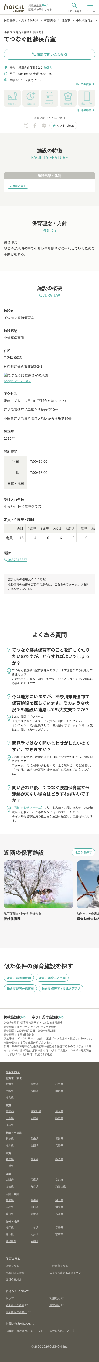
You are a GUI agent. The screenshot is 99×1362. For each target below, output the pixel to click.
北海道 (10, 1084)
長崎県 (59, 1227)
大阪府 (10, 1179)
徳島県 (59, 1207)
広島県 (10, 1207)
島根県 (34, 1200)
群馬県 (10, 1125)
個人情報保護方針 (16, 1312)
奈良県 (34, 1186)
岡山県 (59, 1200)
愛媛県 (34, 1214)
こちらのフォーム (66, 584)
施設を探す (13, 1072)
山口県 (34, 1207)
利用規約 (55, 1298)
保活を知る (12, 1265)
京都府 (59, 1179)
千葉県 (10, 1118)
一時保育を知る (59, 1265)
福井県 (10, 1145)
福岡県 (10, 1227)
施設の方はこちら (60, 1330)
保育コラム (13, 1258)
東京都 (10, 1111)
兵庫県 (34, 1179)
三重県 (10, 1166)
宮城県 (10, 1090)
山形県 (59, 1090)
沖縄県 (34, 1241)
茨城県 (34, 1118)
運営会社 (55, 1305)
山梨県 (34, 1145)
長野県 (59, 1145)
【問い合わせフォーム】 (28, 807)
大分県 (34, 1234)
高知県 (59, 1214)
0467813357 (15, 559)
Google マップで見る (17, 381)
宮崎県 (59, 1234)
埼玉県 (59, 1111)
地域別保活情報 (15, 1272)
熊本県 (10, 1234)
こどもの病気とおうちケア (65, 1272)
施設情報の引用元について (27, 579)
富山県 (34, 1138)
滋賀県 (10, 1186)
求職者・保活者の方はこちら (23, 1330)
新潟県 (10, 1138)
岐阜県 (34, 1159)
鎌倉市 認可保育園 (19, 978)
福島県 (10, 1097)
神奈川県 (36, 1111)
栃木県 (59, 1118)
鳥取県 (10, 1200)
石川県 (59, 1138)
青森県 (34, 1084)
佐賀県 (34, 1227)
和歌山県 (60, 1186)
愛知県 (10, 1159)
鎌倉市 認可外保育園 (20, 988)
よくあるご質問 (15, 1305)
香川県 (10, 1214)
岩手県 (59, 1084)
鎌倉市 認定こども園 (52, 978)
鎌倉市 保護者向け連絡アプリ (61, 988)
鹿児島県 (11, 1241)
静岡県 (59, 1159)
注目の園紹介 (14, 1279)
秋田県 (34, 1090)
